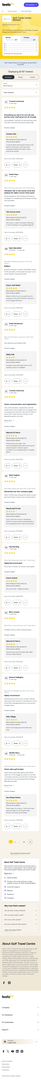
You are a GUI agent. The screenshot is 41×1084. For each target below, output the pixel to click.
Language (10, 1040)
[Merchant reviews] (6, 19)
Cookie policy (5, 1070)
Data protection (6, 1067)
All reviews (8, 77)
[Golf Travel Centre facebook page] (3, 982)
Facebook (10, 894)
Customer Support (13, 887)
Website (10, 890)
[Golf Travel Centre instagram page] (9, 982)
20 (24, 842)
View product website (13, 141)
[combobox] (20, 85)
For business (30, 5)
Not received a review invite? (21, 853)
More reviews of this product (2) (16, 217)
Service (20, 77)
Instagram (10, 898)
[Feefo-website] (8, 4)
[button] (20, 85)
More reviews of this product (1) (16, 290)
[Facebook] (3, 1051)
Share (16, 165)
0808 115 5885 (12, 878)
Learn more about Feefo (13, 930)
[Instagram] (22, 1051)
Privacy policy (5, 1064)
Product (32, 77)
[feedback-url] (9, 107)
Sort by (5, 83)
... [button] (19, 842)
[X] (8, 1051)
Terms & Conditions (7, 1061)
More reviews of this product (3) (16, 360)
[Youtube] (12, 1051)
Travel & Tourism (12, 11)
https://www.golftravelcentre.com (10, 24)
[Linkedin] (17, 1051)
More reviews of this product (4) (16, 139)
